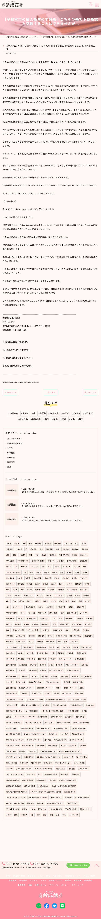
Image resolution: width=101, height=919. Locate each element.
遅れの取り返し (75, 636)
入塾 (51, 665)
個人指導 (88, 624)
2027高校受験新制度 (13, 786)
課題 (22, 590)
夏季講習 (65, 578)
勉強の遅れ (88, 636)
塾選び (45, 601)
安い (7, 607)
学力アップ (66, 647)
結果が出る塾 (72, 613)
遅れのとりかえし (76, 740)
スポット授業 (68, 757)
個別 (14, 555)
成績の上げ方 (36, 763)
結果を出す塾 (41, 647)
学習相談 (86, 630)
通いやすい (84, 613)
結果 (60, 601)
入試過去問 (21, 670)
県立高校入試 (36, 694)
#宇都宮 (25, 413)
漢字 (57, 549)
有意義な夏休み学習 (79, 728)
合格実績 (24, 815)
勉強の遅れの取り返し (14, 711)
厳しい (23, 613)
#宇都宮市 (13, 413)
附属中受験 (42, 659)
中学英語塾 (10, 670)
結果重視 (33, 549)
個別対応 (78, 584)
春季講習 (43, 670)
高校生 (28, 578)
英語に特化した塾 (12, 809)
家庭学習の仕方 (56, 717)
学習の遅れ (90, 705)
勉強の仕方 (24, 763)
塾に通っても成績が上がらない (35, 734)
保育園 (85, 572)
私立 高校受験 (72, 590)
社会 (76, 543)
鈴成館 (45, 584)
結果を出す (42, 613)
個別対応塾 (79, 694)
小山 (36, 555)
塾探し (82, 688)
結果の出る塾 (78, 682)
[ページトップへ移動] (96, 865)
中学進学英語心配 (76, 705)
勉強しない (84, 590)
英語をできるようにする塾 (15, 797)
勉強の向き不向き (51, 774)
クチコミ (48, 694)
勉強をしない (28, 595)
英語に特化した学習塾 (35, 699)
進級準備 (75, 676)
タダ (54, 624)
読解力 (8, 717)
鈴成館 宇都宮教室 (10, 382)
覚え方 (15, 590)
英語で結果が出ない (36, 682)
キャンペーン (17, 607)
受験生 (46, 572)
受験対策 (57, 543)
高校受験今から (69, 792)
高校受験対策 (79, 659)
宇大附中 (86, 595)
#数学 (55, 419)
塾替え (29, 601)
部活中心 (33, 665)
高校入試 (51, 561)
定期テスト (84, 555)
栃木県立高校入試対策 (68, 745)
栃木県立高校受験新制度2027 (16, 792)
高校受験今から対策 (13, 734)
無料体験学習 (28, 757)
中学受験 (11, 452)
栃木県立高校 (40, 590)
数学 (44, 815)
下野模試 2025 (73, 711)
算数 (57, 815)
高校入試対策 (76, 624)
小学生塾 (83, 745)
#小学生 (76, 413)
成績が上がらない (71, 665)
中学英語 (32, 636)
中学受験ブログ (23, 561)
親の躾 (75, 647)
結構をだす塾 (20, 642)
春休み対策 (10, 659)
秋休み (61, 584)
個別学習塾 (50, 642)
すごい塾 (9, 682)
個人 (84, 567)
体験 (32, 815)
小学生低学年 (20, 636)
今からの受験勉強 (55, 809)
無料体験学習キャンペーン (38, 797)
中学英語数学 (41, 780)
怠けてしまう (49, 722)
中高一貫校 (31, 659)
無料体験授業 (11, 665)
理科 (51, 815)
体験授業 (48, 578)
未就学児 (53, 555)
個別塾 (26, 624)
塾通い (67, 630)
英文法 (31, 642)
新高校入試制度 (29, 786)
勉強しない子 (86, 647)
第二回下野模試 (81, 757)
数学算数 (20, 584)
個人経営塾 (10, 619)
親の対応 (17, 595)
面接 (7, 601)
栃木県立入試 (57, 630)
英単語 (87, 584)
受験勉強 (9, 642)
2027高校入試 (43, 786)
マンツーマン (74, 815)
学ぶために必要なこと (33, 722)
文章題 (84, 711)
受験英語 (80, 619)
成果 (67, 601)
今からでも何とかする (38, 809)
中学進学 (52, 659)
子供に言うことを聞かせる (30, 705)
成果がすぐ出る (85, 809)
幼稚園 (77, 572)
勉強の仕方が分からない (15, 740)
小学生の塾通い (11, 728)
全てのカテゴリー (14, 438)
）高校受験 (45, 630)
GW (25, 572)
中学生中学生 (60, 607)
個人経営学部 (30, 607)
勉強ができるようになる (43, 769)
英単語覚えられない (26, 688)
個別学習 (40, 642)
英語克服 (60, 653)
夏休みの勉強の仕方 (44, 728)
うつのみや (34, 567)
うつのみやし (59, 595)
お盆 (7, 630)
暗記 (7, 590)
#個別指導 (36, 419)
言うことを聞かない (13, 647)
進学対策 (35, 676)
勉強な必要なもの (78, 734)
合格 (14, 601)
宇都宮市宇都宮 (11, 613)
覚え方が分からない (34, 740)
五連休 (53, 584)
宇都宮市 (19, 549)
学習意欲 (76, 630)
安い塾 (56, 694)
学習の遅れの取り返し (63, 763)
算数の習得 (76, 774)
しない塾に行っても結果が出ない (53, 711)
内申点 (8, 803)
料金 (41, 549)
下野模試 (24, 567)
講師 (15, 815)
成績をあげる (60, 769)
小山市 (44, 555)
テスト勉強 (64, 734)
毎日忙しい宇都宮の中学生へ (16, 349)
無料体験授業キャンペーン (55, 699)
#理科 (63, 419)
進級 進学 (30, 803)
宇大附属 (51, 590)
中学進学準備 (86, 676)
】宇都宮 (60, 561)
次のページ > (90, 392)
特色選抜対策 (19, 803)
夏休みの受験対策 (27, 728)
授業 (38, 815)
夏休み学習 (40, 745)
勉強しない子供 (11, 705)
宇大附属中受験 (42, 653)
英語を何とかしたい (13, 757)
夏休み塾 (47, 740)
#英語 (46, 419)
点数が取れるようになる (15, 774)
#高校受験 (23, 419)
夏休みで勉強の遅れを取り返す (70, 751)
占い (39, 774)
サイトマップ (77, 885)
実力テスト (66, 567)
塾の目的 (59, 665)
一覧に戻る (50, 392)
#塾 (33, 413)
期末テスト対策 (18, 630)
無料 (30, 555)
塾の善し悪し (81, 717)
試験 (60, 619)
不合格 (21, 601)
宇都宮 (16, 543)
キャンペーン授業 (12, 745)
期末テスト (10, 584)
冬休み (48, 595)
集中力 (50, 636)
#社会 (72, 419)
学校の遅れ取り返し (59, 705)
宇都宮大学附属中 (38, 561)
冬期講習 (22, 555)
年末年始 (40, 595)
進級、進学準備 (27, 780)
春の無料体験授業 (12, 780)
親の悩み (46, 705)
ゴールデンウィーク (13, 572)
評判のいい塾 (20, 682)
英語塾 (29, 590)
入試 (15, 567)
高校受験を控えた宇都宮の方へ (17, 357)
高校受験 (27, 382)
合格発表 (71, 769)
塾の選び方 (69, 717)
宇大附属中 (10, 561)
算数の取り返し (72, 803)
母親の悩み (31, 774)
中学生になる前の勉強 (81, 722)
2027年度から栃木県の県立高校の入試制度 (46, 792)
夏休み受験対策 (27, 745)
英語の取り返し (56, 797)
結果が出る (53, 613)
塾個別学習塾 (64, 555)
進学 (80, 601)
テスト (69, 584)
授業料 (58, 688)
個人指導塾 (23, 665)
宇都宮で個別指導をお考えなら (17, 365)
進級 (73, 601)
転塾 (65, 642)
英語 (9, 466)
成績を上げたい (83, 769)
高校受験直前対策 (60, 740)
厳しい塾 (32, 613)
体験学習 (68, 797)
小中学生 (9, 769)
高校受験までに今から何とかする (48, 757)
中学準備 (70, 653)
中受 (52, 653)
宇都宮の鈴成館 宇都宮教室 (15, 341)
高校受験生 (25, 694)
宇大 (49, 567)
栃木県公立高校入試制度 (67, 780)
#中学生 (65, 413)
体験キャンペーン (70, 688)
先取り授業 (37, 578)
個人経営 (77, 567)
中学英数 (67, 682)
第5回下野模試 (79, 763)
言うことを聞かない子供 (77, 699)
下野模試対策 (64, 624)
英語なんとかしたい (53, 682)
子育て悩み (74, 642)
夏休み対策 (33, 751)
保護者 (51, 647)
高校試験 (40, 803)
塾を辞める (53, 734)
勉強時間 (41, 636)
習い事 (19, 578)
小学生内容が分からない (55, 803)
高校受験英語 (11, 688)
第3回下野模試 (11, 763)
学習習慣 (9, 636)
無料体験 (75, 549)
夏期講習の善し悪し (61, 728)
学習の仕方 (64, 774)
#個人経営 (54, 413)
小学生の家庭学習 (63, 722)
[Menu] (97, 4)
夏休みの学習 (11, 751)
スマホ (8, 595)
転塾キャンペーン (12, 676)
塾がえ (8, 624)
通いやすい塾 (67, 694)
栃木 (62, 572)
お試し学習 (10, 653)
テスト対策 (68, 543)
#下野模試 (88, 413)
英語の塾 (84, 665)
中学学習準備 (81, 653)
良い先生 (20, 653)
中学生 (20, 382)
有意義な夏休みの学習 (48, 751)
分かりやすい (44, 619)
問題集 (74, 578)
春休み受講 (33, 670)
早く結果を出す (70, 809)
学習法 (29, 584)
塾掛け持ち (69, 619)
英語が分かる (32, 619)
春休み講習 (65, 676)
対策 (64, 815)
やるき (53, 601)
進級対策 (44, 676)
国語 (30, 543)
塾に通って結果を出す (14, 722)
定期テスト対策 (61, 636)
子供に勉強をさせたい (24, 769)
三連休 (37, 584)
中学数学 (25, 676)
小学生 (8, 815)
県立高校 (35, 624)
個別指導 (35, 382)
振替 (54, 619)
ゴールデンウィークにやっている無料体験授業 (30, 717)
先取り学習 (81, 607)
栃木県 (74, 555)
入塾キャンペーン (73, 670)
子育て (69, 572)
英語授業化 (10, 578)
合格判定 (49, 607)
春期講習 (43, 665)
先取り (71, 607)
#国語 (80, 419)
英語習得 (22, 751)
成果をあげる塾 (11, 694)
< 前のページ (10, 392)
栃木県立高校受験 (31, 711)
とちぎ (87, 601)
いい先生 (30, 653)
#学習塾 (42, 413)
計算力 (24, 809)
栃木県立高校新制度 (82, 797)
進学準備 (52, 780)
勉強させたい (28, 647)
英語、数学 (48, 763)
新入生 (37, 601)
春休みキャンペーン (56, 670)
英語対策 (54, 676)
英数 (59, 642)
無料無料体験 (71, 561)
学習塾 (8, 543)
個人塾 (69, 595)
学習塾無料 (84, 561)
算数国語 (17, 624)
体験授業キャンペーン (44, 688)
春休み (8, 567)
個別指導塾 (45, 624)
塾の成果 (20, 659)
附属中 (56, 567)
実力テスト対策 (32, 630)
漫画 (7, 555)
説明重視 (49, 549)
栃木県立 (89, 619)
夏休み (56, 578)
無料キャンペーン (65, 659)
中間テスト (84, 578)
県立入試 (65, 549)
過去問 (38, 572)
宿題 (31, 572)
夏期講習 (9, 549)
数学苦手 (20, 619)
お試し (40, 607)
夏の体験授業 (52, 745)
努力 (62, 613)
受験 (43, 567)
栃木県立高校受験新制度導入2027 (64, 786)
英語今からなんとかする (15, 699)
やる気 (77, 595)
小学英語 (61, 590)
